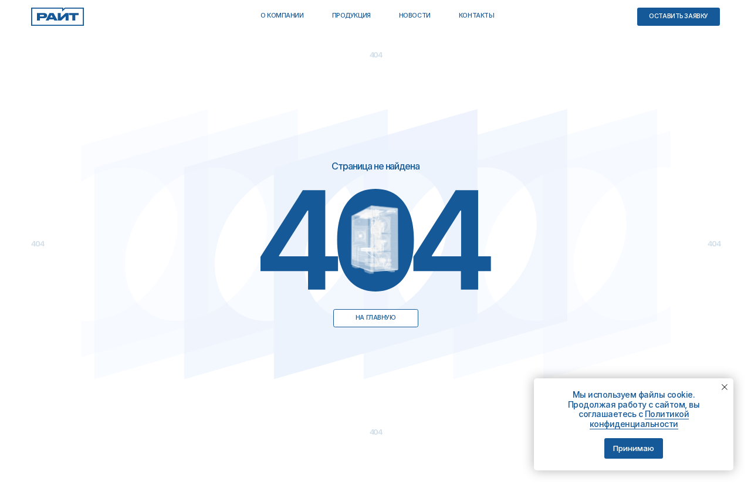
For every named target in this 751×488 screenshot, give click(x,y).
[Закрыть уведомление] (724, 387)
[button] (678, 17)
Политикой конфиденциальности (639, 419)
